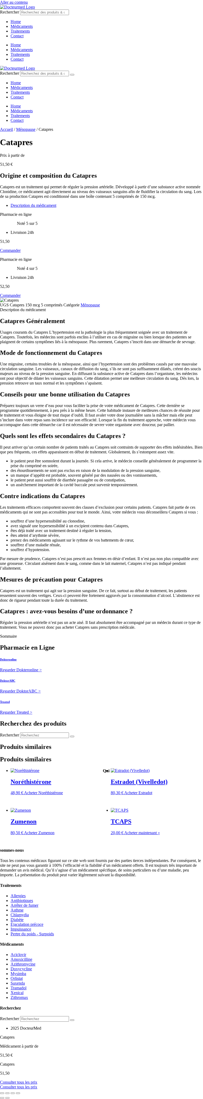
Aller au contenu (14, 2)
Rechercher (10, 12)
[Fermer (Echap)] (18, 1093)
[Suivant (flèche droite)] (7, 1098)
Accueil (6, 129)
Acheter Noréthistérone (43, 792)
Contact (17, 36)
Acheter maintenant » (142, 832)
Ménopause (25, 129)
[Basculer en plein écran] (7, 1093)
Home (16, 21)
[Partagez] (13, 1093)
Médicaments (22, 26)
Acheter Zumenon (39, 832)
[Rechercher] (72, 74)
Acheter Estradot (138, 792)
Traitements (20, 31)
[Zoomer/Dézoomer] (2, 1093)
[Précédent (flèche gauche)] (2, 1098)
